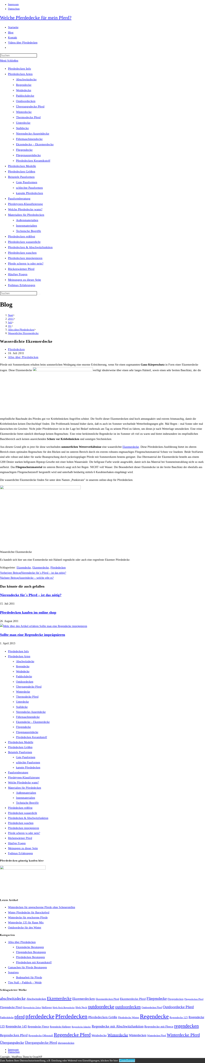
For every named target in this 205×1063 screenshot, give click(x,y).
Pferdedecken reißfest (21, 236)
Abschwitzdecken (36, 998)
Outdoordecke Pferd (178, 1007)
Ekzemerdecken (83, 999)
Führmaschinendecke (29, 139)
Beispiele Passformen (21, 176)
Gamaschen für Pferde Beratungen (27, 967)
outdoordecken (128, 1007)
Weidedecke (23, 90)
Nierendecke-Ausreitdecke (32, 133)
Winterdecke (24, 111)
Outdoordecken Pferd (152, 1007)
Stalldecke (22, 128)
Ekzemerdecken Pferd (107, 999)
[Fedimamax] (23, 868)
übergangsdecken (66, 1043)
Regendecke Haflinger (60, 1026)
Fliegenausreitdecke (28, 155)
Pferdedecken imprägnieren (25, 258)
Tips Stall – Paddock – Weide (25, 982)
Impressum (13, 4)
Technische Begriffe (28, 231)
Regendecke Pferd (72, 1034)
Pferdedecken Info (19, 68)
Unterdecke (23, 122)
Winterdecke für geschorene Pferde (28, 917)
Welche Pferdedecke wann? (25, 209)
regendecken (186, 1026)
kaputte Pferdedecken (29, 193)
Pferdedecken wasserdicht (24, 241)
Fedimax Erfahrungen (21, 285)
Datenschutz (14, 8)
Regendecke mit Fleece (158, 1026)
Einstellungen (127, 1060)
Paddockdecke (25, 95)
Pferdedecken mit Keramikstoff (34, 962)
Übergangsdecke (12, 1043)
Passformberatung (19, 198)
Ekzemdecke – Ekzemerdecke (35, 144)
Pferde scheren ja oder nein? (25, 263)
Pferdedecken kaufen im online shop (28, 612)
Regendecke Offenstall (40, 1035)
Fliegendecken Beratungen (31, 952)
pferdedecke (39, 1016)
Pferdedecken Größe (102, 1017)
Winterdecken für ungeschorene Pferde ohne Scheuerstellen (41, 907)
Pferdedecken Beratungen (30, 957)
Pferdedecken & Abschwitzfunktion (30, 247)
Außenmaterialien (27, 220)
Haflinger (47, 1007)
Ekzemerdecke (131, 446)
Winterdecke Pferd (183, 1035)
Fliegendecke (24, 149)
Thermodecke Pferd (28, 117)
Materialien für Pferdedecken (26, 214)
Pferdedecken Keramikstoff (33, 160)
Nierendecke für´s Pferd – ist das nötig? (30, 595)
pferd (19, 1016)
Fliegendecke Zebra (32, 1007)
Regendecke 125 (179, 1017)
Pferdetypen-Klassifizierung (25, 204)
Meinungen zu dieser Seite (24, 279)
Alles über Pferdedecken (23, 357)
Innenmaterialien (26, 225)
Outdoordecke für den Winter (24, 927)
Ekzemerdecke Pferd (133, 998)
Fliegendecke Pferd (11, 1007)
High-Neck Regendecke (64, 1007)
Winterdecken (137, 1035)
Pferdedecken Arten (20, 74)
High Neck (81, 1007)
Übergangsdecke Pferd (30, 106)
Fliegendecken (176, 998)
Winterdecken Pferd (156, 1035)
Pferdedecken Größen (21, 171)
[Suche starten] (39, 294)
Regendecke (23, 84)
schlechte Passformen (29, 187)
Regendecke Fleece (38, 1026)
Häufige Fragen (17, 274)
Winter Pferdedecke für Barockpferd (28, 912)
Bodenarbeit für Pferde (29, 977)
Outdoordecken (25, 101)
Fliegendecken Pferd (193, 999)
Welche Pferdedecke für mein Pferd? (35, 17)
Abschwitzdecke (26, 79)
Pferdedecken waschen (22, 252)
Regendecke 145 (16, 1026)
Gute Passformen (26, 182)
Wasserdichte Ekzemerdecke (23, 333)
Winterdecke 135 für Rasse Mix (26, 922)
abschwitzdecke (13, 998)
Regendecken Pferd (14, 1035)
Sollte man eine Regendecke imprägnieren (32, 635)
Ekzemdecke (24, 567)
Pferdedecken (16, 349)
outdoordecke (101, 1006)
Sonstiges (13, 972)
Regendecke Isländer (81, 1027)
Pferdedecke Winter (128, 1017)
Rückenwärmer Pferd (21, 269)
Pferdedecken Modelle (22, 166)
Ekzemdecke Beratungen (30, 947)
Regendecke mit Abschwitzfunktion (118, 1026)
